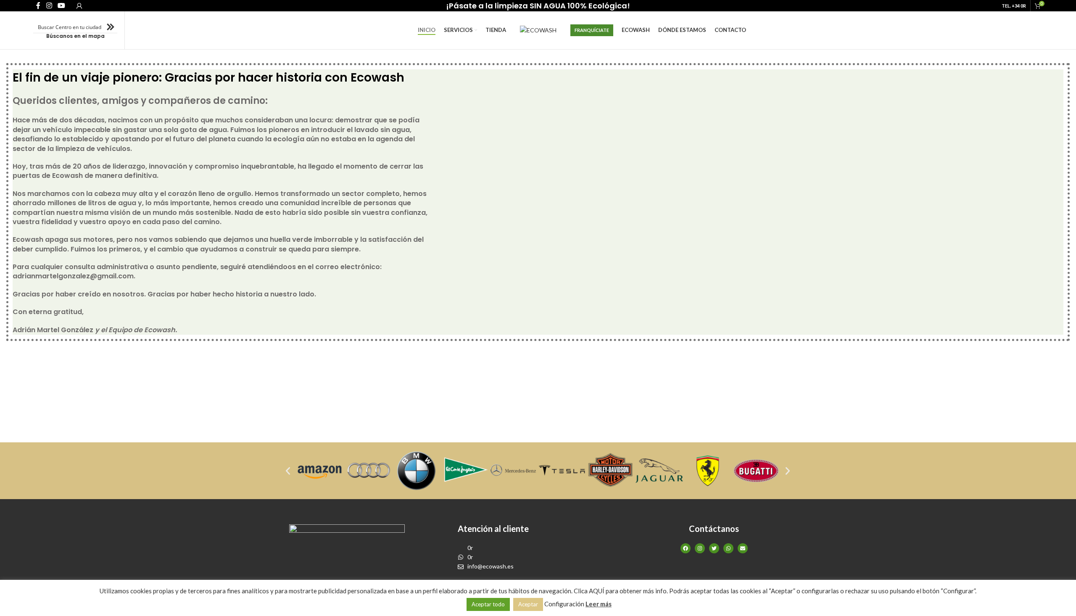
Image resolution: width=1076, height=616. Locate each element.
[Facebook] (685, 548)
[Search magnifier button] (111, 27)
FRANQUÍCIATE (592, 30)
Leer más (598, 604)
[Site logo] (538, 29)
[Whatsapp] (728, 548)
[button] (288, 471)
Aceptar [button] (528, 604)
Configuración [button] (564, 604)
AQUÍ (596, 591)
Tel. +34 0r (1014, 5)
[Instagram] (700, 548)
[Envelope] (743, 548)
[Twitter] (714, 548)
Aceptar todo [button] (488, 604)
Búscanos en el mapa (75, 36)
